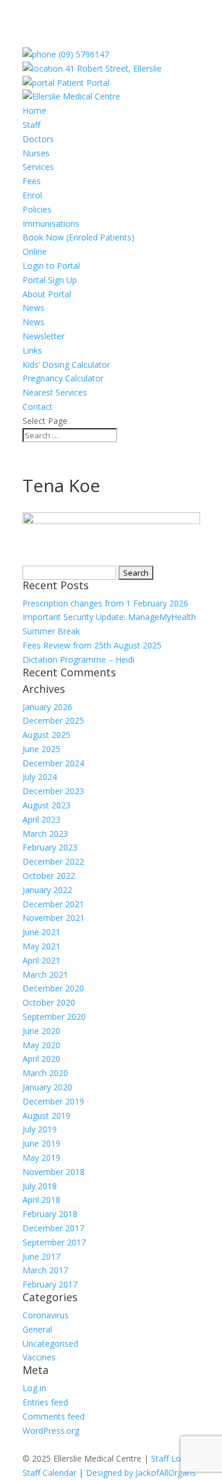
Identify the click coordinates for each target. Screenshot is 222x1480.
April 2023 (41, 819)
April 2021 (41, 960)
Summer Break (51, 631)
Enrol (32, 195)
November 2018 (53, 1171)
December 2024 (53, 763)
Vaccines (39, 1357)
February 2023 (50, 847)
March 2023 (45, 833)
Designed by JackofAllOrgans (141, 1472)
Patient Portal (82, 82)
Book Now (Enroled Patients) (78, 237)
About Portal (46, 294)
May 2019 (41, 1157)
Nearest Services (54, 392)
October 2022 (48, 875)
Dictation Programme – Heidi (78, 659)
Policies (37, 209)
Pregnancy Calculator (63, 378)
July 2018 (39, 1186)
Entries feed (45, 1402)
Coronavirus (45, 1315)
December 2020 (53, 988)
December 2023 (53, 791)
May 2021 (41, 946)
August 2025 (46, 734)
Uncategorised (50, 1343)
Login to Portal (51, 265)
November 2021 (53, 917)
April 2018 (41, 1199)
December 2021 (53, 904)
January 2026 (47, 706)
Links (32, 350)
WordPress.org (50, 1430)
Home (34, 110)
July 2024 (39, 776)
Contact (37, 406)
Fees (31, 181)
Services (38, 166)
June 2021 (41, 932)
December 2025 (53, 720)
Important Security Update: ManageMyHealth (109, 616)
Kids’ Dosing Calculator (66, 364)
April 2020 (41, 1058)
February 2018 (50, 1213)
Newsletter (43, 336)
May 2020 (41, 1045)
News (33, 307)
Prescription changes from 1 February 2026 (105, 603)
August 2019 (46, 1115)
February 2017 (50, 1284)
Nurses (36, 153)
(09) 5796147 (82, 54)
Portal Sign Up (49, 279)
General (37, 1329)
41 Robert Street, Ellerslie (112, 68)
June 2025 (41, 749)
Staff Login (171, 1458)
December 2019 (53, 1101)
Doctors (38, 139)
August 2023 (46, 805)
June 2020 (41, 1030)
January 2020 (47, 1087)
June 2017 (41, 1256)
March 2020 (45, 1072)
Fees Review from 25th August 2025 (92, 645)
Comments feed (53, 1416)
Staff (31, 124)
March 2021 (45, 974)
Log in (34, 1388)
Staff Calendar (49, 1472)
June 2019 (41, 1143)
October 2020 (48, 1002)
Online (34, 251)
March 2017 (45, 1270)
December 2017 (53, 1228)
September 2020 (54, 1016)
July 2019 (39, 1129)
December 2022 (53, 861)
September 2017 (54, 1242)
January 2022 (47, 889)
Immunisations (50, 223)
